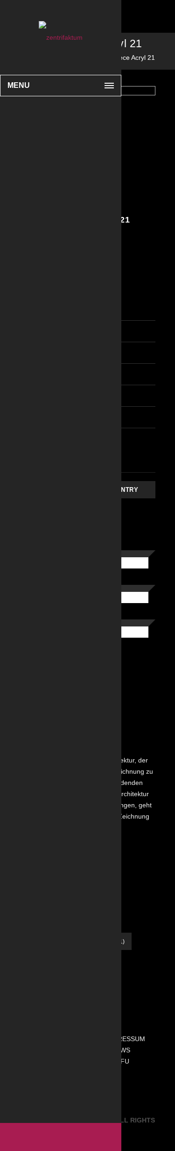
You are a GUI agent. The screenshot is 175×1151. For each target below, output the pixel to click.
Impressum (125, 1039)
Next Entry (117, 489)
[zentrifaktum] (60, 37)
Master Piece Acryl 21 (123, 57)
